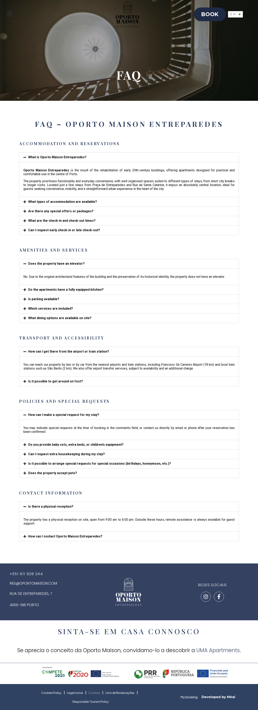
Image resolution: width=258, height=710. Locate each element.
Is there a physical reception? (50, 506)
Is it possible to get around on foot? (55, 381)
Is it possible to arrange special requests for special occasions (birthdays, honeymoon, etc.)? (99, 463)
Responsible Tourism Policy (91, 701)
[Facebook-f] (219, 597)
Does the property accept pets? (52, 473)
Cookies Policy (51, 692)
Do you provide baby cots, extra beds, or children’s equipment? (76, 445)
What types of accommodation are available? (62, 202)
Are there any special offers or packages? (61, 211)
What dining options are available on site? (60, 318)
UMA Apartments (218, 650)
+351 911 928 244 (26, 573)
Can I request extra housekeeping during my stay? (66, 454)
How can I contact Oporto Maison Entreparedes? (65, 536)
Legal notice (75, 692)
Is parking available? (43, 299)
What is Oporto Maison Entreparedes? (57, 157)
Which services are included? (50, 308)
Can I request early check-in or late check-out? (64, 230)
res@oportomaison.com (33, 583)
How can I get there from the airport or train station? (68, 351)
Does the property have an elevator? (56, 263)
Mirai (231, 697)
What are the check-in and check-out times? (62, 221)
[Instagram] (206, 597)
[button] (129, 157)
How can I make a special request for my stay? (63, 415)
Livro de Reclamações (119, 692)
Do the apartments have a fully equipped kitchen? (66, 289)
